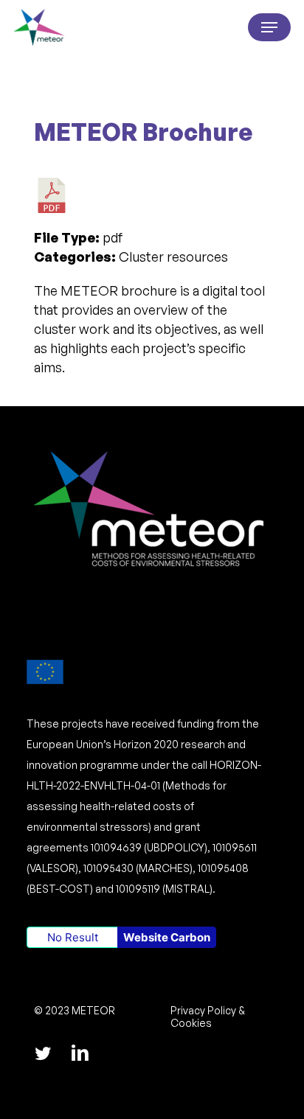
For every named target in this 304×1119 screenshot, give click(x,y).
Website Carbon (166, 937)
